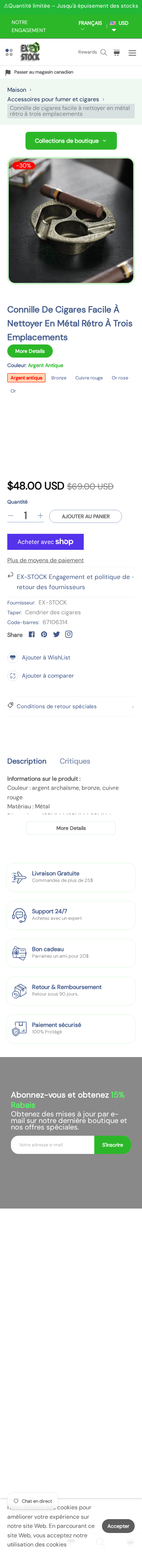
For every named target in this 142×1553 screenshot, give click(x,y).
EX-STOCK (53, 602)
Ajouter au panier (86, 516)
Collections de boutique (67, 141)
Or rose (120, 378)
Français (90, 23)
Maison (16, 90)
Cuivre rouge (89, 378)
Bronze (58, 378)
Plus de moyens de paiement (45, 560)
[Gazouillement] (56, 634)
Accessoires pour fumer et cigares (53, 99)
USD (122, 23)
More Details (30, 351)
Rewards (87, 52)
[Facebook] (31, 634)
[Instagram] (68, 634)
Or (13, 391)
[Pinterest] (44, 634)
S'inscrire (112, 1145)
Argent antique (26, 378)
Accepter (118, 1526)
